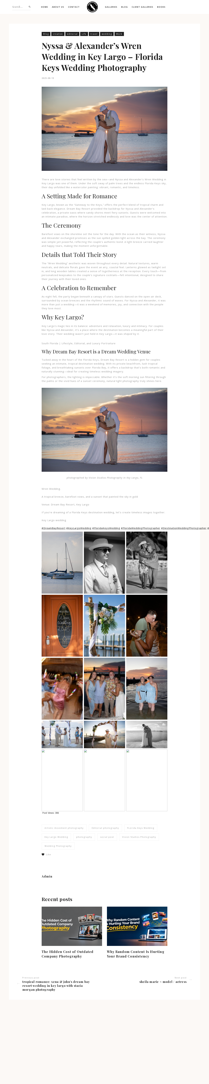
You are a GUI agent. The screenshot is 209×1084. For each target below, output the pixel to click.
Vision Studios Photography (139, 837)
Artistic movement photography (64, 828)
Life (84, 34)
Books (161, 7)
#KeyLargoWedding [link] (78, 528)
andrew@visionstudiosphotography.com (99, 1037)
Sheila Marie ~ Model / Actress (163, 982)
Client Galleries (142, 7)
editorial (72, 34)
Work (119, 34)
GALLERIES (111, 7)
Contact (74, 7)
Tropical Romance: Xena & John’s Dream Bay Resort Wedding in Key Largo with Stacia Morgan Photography (56, 986)
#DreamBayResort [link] (53, 528)
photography (84, 837)
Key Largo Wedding (56, 837)
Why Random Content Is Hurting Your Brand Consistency (135, 953)
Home (44, 7)
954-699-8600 (84, 1042)
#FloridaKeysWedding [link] (106, 528)
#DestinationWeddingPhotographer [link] (184, 528)
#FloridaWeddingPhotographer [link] (140, 528)
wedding (107, 34)
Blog (124, 7)
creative (58, 34)
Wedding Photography (58, 846)
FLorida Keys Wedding (140, 828)
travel (94, 34)
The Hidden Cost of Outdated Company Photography (67, 953)
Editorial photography (105, 828)
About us (58, 7)
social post (107, 837)
